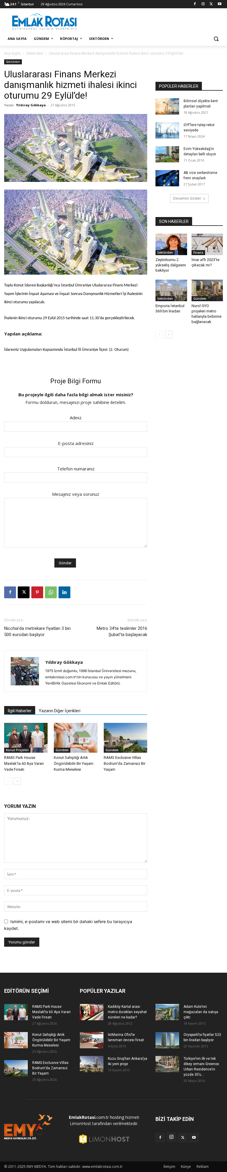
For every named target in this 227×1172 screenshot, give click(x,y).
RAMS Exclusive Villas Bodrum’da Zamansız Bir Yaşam (124, 763)
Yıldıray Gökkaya (31, 105)
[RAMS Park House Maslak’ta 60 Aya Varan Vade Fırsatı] (26, 738)
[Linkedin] (64, 592)
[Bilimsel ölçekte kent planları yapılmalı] (167, 106)
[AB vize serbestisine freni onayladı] (167, 178)
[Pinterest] (37, 592)
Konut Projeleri (17, 750)
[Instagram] (203, 4)
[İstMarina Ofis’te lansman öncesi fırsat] (91, 1040)
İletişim (169, 1166)
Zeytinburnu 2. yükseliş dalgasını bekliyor (170, 265)
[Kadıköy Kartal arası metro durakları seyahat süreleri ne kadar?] (91, 1012)
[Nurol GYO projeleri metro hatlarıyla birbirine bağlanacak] (207, 290)
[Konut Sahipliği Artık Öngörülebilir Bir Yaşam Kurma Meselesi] (75, 738)
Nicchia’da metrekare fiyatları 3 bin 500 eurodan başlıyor (37, 631)
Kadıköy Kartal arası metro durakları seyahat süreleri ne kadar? (127, 1012)
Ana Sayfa (12, 53)
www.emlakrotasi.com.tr (102, 1166)
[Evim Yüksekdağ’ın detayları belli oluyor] (167, 154)
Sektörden (34, 53)
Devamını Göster (187, 198)
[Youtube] (219, 4)
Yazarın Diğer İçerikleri (59, 710)
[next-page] (17, 781)
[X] (211, 4)
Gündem (62, 750)
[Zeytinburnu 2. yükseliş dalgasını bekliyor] (171, 244)
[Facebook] (195, 4)
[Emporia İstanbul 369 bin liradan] (171, 290)
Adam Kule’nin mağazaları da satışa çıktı (201, 1012)
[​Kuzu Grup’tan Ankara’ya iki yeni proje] (91, 1064)
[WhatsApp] (51, 592)
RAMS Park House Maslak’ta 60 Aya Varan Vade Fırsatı (24, 763)
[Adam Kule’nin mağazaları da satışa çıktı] (167, 1012)
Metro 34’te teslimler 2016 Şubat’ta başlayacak (122, 631)
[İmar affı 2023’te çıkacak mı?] (207, 244)
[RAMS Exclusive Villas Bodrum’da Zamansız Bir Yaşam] (125, 738)
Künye (186, 1166)
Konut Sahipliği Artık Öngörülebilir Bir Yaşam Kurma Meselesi (73, 763)
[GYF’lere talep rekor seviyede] (167, 130)
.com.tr (89, 1117)
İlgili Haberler (20, 710)
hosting (117, 1117)
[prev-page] (8, 781)
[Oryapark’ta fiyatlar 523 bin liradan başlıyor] (167, 1040)
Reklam (203, 1166)
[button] (216, 39)
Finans (198, 252)
